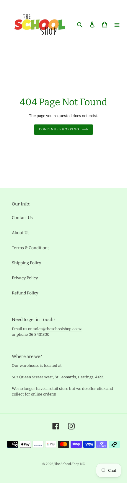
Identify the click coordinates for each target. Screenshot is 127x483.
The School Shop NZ (69, 464)
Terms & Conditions (31, 247)
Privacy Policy (25, 278)
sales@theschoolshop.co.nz (57, 329)
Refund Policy (25, 293)
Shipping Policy (26, 262)
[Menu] (117, 24)
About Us (21, 232)
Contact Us (22, 217)
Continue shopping (59, 129)
